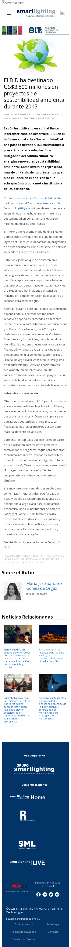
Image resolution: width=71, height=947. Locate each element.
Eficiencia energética (38, 118)
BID (58, 559)
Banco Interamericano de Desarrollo (33, 559)
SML (37, 918)
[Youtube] (57, 894)
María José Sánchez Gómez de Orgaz (30, 114)
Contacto (53, 931)
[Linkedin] (45, 894)
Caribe (23, 562)
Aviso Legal (53, 924)
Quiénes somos (24, 924)
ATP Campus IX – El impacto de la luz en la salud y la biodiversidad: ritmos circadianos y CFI (52, 655)
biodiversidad (11, 562)
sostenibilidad (37, 562)
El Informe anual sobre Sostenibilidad (28, 198)
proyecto (48, 265)
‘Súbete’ (58, 406)
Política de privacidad (24, 931)
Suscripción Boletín (24, 939)
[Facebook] (38, 894)
